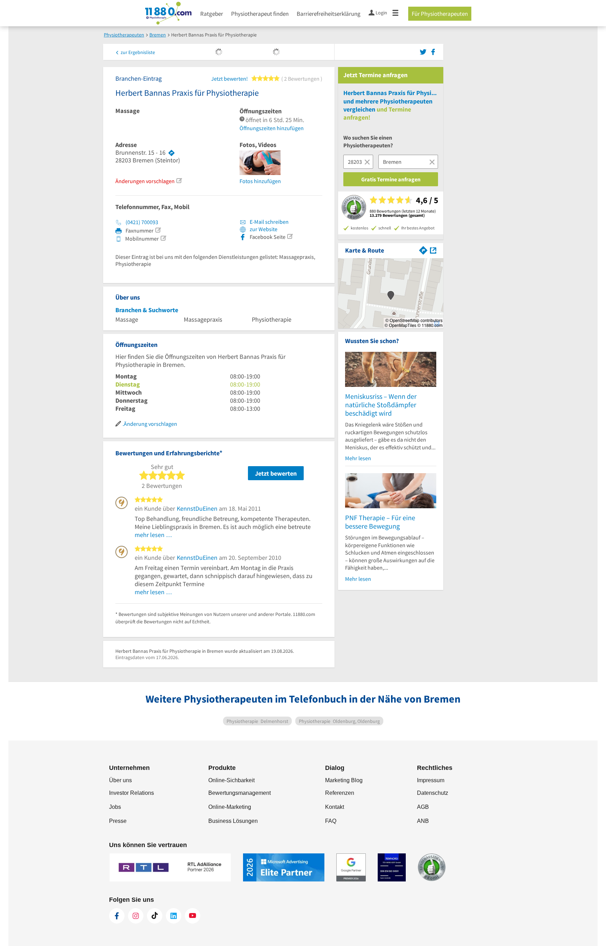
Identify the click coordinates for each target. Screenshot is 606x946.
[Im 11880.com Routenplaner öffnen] (423, 249)
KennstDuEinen (197, 508)
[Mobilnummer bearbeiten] (163, 238)
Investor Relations (131, 793)
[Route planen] (171, 152)
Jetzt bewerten (276, 473)
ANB (423, 821)
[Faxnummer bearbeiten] (157, 230)
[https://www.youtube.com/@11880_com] (192, 916)
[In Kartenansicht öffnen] (433, 250)
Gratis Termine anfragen (390, 179)
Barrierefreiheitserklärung (329, 14)
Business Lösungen (233, 821)
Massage (127, 111)
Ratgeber (211, 14)
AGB (423, 807)
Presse (118, 821)
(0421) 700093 (142, 222)
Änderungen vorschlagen (145, 180)
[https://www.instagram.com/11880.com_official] (135, 916)
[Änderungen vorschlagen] (178, 180)
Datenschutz (432, 793)
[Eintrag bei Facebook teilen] (433, 51)
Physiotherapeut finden (260, 14)
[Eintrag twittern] (424, 51)
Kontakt (334, 807)
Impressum (430, 780)
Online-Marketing (229, 807)
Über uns (120, 780)
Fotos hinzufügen (260, 180)
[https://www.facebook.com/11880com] (116, 916)
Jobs (115, 807)
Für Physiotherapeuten (440, 14)
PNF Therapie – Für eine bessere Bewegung (380, 521)
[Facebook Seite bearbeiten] (289, 236)
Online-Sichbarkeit (231, 780)
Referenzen (339, 793)
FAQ (330, 821)
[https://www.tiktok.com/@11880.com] (154, 916)
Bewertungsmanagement (239, 793)
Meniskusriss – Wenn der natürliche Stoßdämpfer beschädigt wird (381, 404)
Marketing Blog (344, 780)
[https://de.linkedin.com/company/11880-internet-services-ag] (173, 916)
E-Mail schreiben (269, 221)
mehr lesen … (153, 535)
